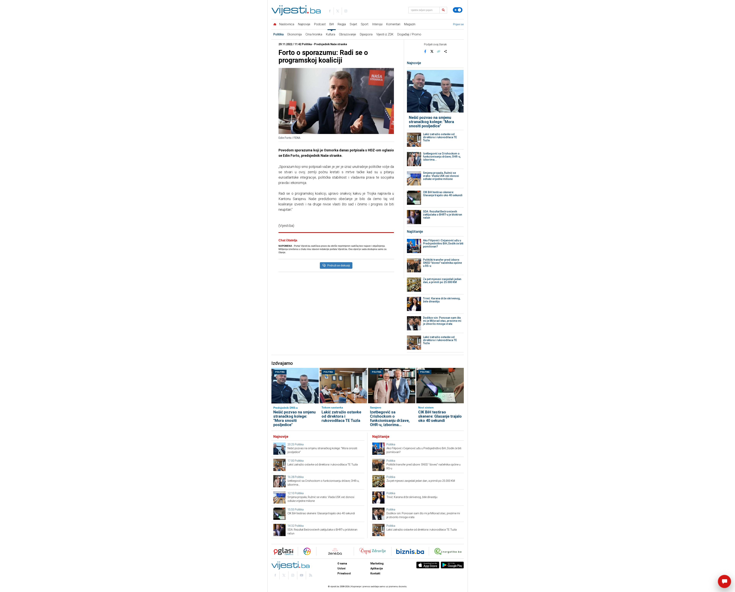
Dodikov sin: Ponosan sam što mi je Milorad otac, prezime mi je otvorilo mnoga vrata (442, 320)
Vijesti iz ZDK (385, 34)
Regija (342, 24)
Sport (364, 24)
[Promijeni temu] (457, 10)
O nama (342, 563)
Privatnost (344, 573)
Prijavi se (458, 24)
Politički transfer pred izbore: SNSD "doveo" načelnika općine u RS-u (442, 262)
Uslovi (341, 568)
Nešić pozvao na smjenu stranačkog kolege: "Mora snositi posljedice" (431, 121)
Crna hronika (313, 34)
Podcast (320, 24)
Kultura (330, 34)
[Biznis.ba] (410, 551)
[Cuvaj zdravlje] (372, 551)
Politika (278, 34)
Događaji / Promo (409, 34)
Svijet (353, 24)
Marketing (377, 563)
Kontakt (375, 573)
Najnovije (304, 24)
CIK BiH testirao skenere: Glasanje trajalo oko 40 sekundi (442, 194)
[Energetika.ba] (449, 551)
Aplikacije (376, 568)
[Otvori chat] (724, 581)
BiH (331, 24)
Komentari (393, 24)
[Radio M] (282, 551)
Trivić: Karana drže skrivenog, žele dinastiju (441, 300)
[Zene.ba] (335, 551)
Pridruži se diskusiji (338, 265)
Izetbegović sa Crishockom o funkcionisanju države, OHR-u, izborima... (442, 156)
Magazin (409, 24)
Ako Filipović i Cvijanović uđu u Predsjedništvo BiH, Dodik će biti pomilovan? (443, 243)
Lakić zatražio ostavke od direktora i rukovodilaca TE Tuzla (440, 137)
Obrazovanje (347, 34)
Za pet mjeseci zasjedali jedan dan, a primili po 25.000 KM (442, 281)
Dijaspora (366, 34)
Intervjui (377, 24)
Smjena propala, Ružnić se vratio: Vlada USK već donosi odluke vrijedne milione (441, 175)
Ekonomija (294, 34)
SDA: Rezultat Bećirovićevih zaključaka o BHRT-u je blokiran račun (442, 214)
